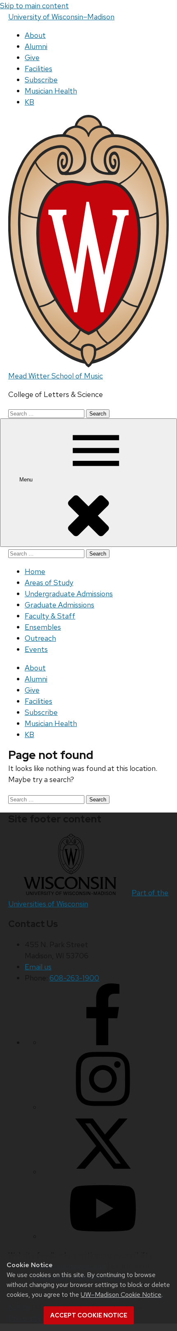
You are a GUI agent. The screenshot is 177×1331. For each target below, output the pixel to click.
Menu (26, 479)
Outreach (40, 638)
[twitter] (103, 1172)
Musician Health (51, 91)
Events (36, 649)
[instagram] (103, 1107)
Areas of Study (49, 582)
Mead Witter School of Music (55, 376)
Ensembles (43, 627)
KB (29, 102)
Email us (38, 966)
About (35, 35)
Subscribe (41, 79)
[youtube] (103, 1236)
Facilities (38, 68)
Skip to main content (34, 5)
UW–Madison (61, 16)
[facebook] (103, 1042)
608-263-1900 (74, 978)
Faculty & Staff (50, 616)
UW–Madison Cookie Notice (121, 1294)
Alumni (36, 46)
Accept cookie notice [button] (88, 1315)
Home (35, 571)
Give (32, 57)
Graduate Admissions (59, 604)
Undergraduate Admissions (69, 593)
